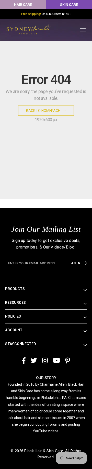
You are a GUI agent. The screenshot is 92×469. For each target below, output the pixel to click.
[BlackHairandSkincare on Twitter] (34, 361)
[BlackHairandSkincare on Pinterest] (67, 361)
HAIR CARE (23, 5)
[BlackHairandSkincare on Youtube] (56, 361)
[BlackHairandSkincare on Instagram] (45, 361)
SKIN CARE (69, 5)
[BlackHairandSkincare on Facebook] (24, 361)
